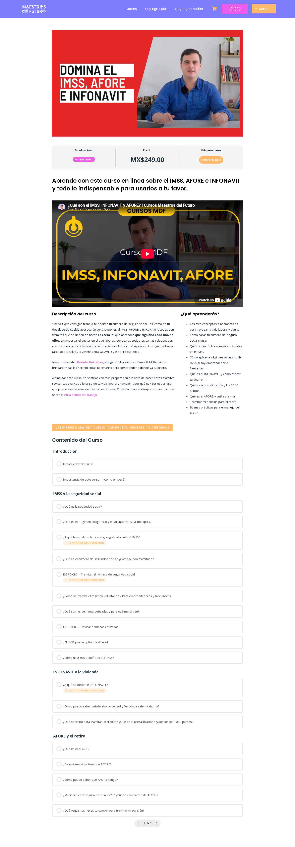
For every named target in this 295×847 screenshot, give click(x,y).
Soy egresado (156, 9)
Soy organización (189, 9)
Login (263, 8)
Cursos (131, 9)
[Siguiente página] (156, 823)
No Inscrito (83, 159)
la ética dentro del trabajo (78, 395)
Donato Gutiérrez (90, 362)
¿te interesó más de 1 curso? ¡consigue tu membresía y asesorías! (112, 427)
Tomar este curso (211, 159)
